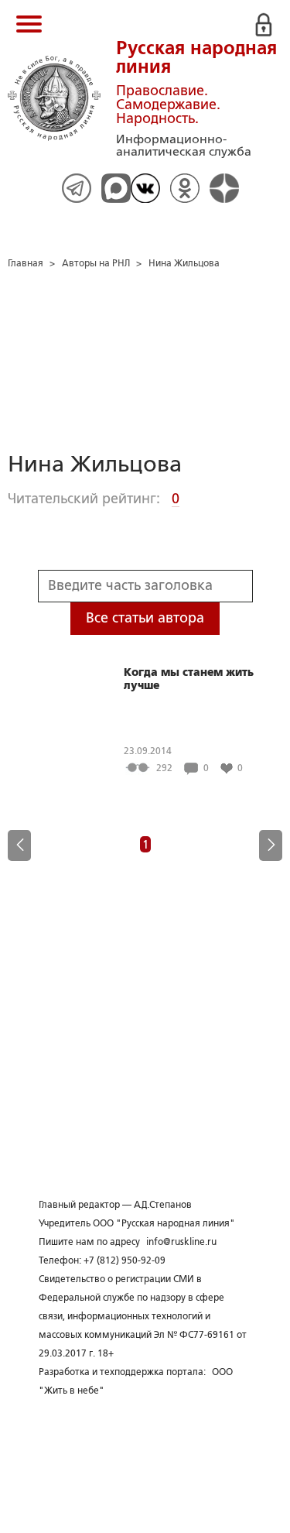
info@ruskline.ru (181, 1241)
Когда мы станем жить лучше (189, 678)
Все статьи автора (145, 618)
